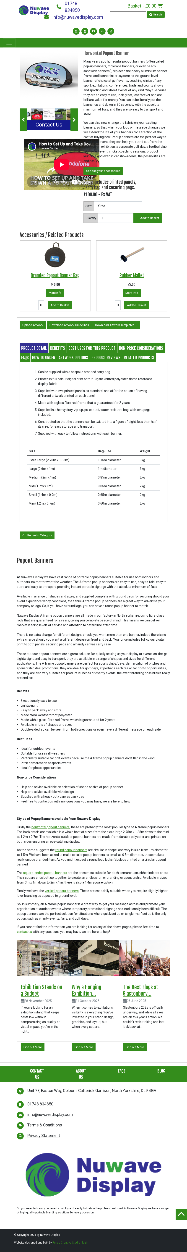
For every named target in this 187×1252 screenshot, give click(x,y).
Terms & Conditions (44, 1125)
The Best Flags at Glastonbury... (140, 990)
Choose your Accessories (103, 171)
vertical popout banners (62, 891)
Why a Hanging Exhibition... (86, 990)
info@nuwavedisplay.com (74, 17)
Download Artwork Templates (115, 325)
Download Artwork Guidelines (69, 325)
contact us (24, 932)
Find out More (32, 1047)
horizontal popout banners (50, 827)
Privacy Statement (43, 1135)
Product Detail (34, 348)
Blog (161, 1070)
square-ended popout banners (45, 873)
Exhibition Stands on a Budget (41, 990)
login (85, 1242)
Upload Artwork (32, 325)
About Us (81, 1074)
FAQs (25, 357)
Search (157, 14)
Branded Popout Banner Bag (55, 275)
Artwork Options (73, 357)
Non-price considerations (141, 348)
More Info (55, 293)
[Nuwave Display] (34, 10)
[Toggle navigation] (9, 42)
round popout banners (71, 850)
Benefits (57, 348)
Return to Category (39, 535)
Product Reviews (105, 357)
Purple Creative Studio (66, 1242)
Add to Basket (149, 218)
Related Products (139, 357)
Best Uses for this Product (92, 348)
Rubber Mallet (131, 275)
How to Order (43, 357)
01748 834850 (72, 7)
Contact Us (49, 125)
